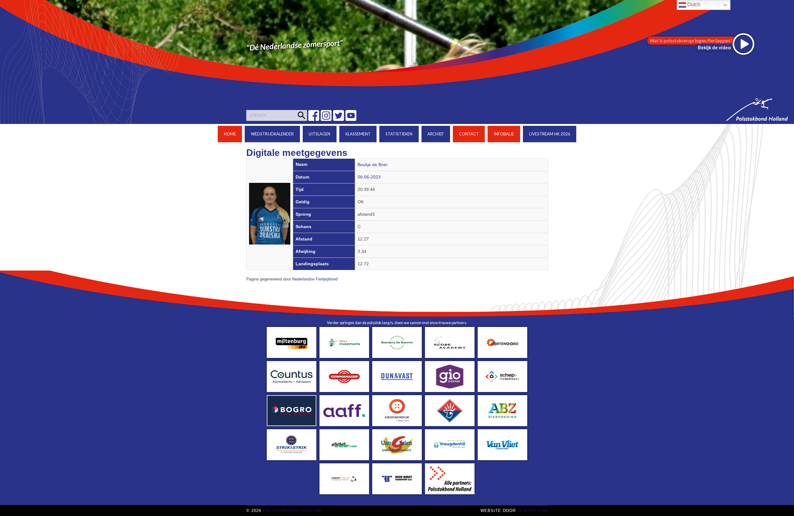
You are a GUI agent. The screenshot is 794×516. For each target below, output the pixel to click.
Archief (435, 133)
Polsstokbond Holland (292, 510)
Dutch (693, 4)
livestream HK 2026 (549, 133)
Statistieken (399, 133)
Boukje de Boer (373, 164)
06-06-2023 (369, 177)
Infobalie (504, 133)
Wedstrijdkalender (272, 133)
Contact (469, 133)
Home (230, 133)
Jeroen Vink (532, 510)
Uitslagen (319, 133)
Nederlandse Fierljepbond (314, 279)
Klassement (358, 133)
